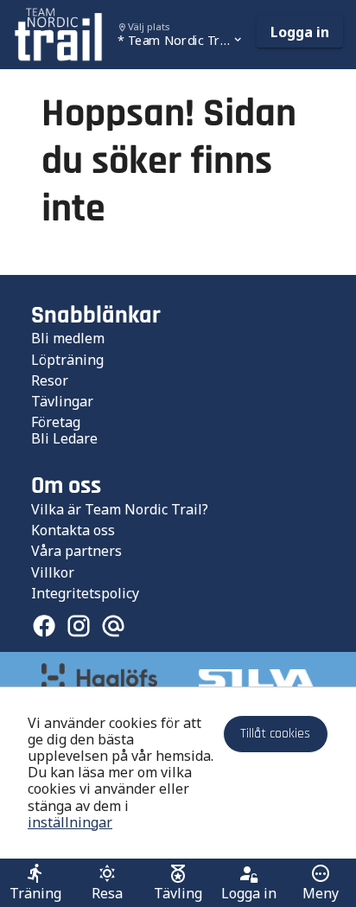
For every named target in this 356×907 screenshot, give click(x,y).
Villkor (52, 572)
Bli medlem (68, 338)
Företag (55, 421)
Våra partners (76, 550)
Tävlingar (62, 401)
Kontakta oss (73, 530)
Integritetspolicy (85, 593)
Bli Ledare (64, 438)
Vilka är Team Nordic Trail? (119, 509)
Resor (49, 380)
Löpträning (67, 359)
